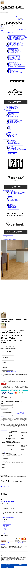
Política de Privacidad (11, 371)
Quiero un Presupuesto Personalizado (8, 348)
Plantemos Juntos (6, 526)
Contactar (5, 532)
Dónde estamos (6, 525)
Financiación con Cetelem (8, 530)
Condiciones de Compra (8, 529)
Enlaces (16, 16)
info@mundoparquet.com (8, 517)
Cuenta (2, 238)
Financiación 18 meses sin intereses (10, 487)
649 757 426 (11, 508)
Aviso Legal (10, 542)
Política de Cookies (17, 542)
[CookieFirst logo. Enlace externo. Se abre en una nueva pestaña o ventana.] (1, 554)
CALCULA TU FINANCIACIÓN (20, 413)
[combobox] (7, 25)
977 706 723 (5, 508)
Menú (2, 30)
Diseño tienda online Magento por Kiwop (9, 549)
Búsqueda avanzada (5, 26)
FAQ (4, 533)
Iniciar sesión (20, 19)
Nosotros (5, 522)
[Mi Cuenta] (25, 18)
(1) (6, 346)
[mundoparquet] (15, 24)
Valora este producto (11, 346)
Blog (4, 521)
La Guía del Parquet (7, 524)
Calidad (4, 528)
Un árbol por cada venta (7, 501)
